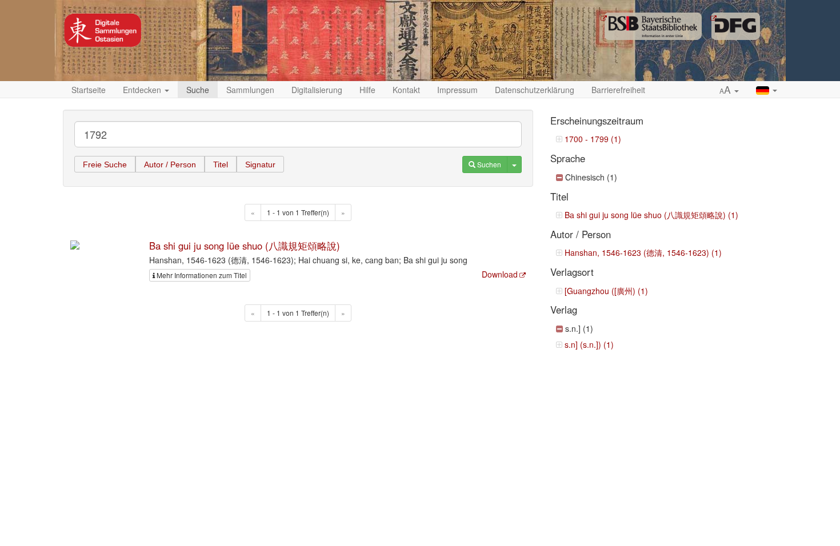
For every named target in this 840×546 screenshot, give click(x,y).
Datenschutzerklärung (534, 89)
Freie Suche (105, 164)
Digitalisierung (316, 89)
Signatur (260, 164)
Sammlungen (250, 89)
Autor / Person (170, 164)
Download (500, 274)
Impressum (457, 89)
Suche (197, 89)
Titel (220, 164)
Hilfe (367, 89)
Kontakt (406, 89)
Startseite (88, 89)
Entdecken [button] (143, 89)
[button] (729, 90)
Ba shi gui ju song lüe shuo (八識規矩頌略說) (244, 245)
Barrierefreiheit (618, 89)
